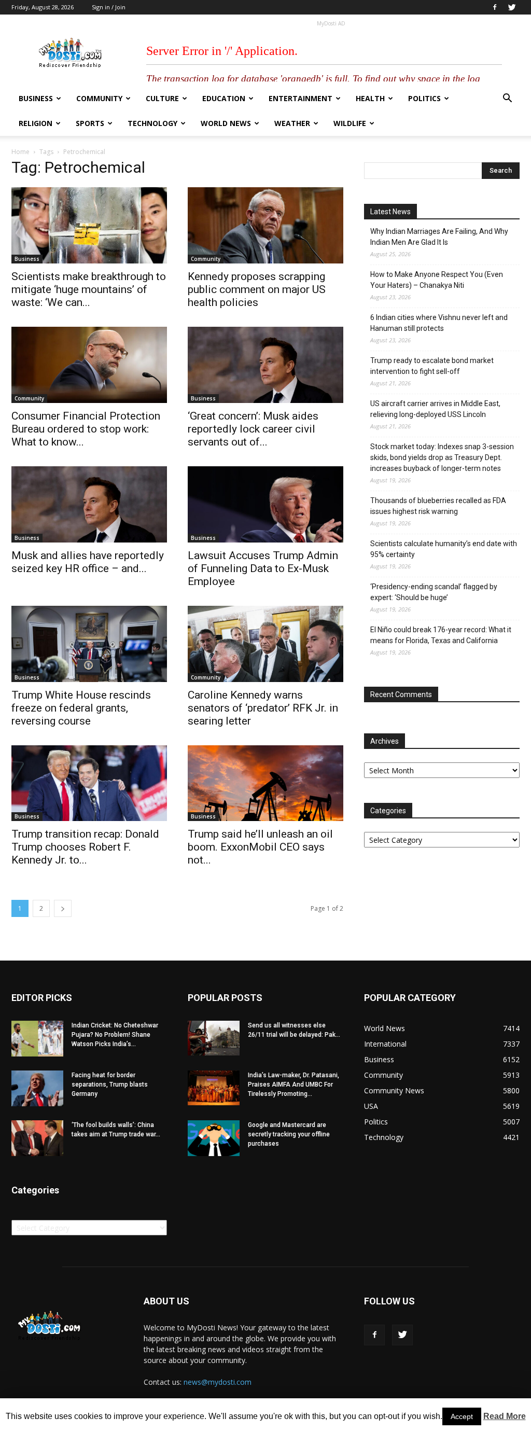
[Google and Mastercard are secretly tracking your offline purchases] (214, 1138)
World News (226, 123)
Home (20, 151)
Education (223, 98)
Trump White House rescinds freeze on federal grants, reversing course (81, 708)
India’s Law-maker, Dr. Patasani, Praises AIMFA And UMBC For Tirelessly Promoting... (293, 1084)
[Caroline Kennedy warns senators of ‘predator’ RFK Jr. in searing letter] (265, 644)
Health (370, 98)
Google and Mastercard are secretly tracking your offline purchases (289, 1134)
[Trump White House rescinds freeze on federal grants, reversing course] (89, 644)
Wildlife (349, 123)
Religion (35, 123)
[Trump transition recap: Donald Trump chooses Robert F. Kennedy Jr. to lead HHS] (89, 783)
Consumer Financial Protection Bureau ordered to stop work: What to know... (85, 429)
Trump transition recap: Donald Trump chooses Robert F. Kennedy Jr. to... (85, 847)
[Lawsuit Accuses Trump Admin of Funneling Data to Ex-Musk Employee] (265, 504)
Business (36, 98)
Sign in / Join (108, 7)
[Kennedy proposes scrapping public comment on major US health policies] (265, 225)
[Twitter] (512, 7)
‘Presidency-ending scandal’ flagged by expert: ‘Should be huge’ (433, 592)
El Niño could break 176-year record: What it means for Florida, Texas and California (440, 635)
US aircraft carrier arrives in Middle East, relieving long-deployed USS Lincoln (435, 409)
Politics (424, 98)
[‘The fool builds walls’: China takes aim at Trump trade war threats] (37, 1138)
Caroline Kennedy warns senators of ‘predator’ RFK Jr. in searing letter (263, 708)
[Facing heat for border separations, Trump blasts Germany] (37, 1088)
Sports (90, 123)
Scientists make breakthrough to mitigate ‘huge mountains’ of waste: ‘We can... (88, 289)
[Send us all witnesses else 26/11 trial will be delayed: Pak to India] (214, 1038)
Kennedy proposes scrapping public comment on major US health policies (257, 289)
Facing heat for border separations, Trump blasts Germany (110, 1084)
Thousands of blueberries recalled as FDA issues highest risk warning (438, 506)
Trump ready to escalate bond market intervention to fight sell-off (432, 366)
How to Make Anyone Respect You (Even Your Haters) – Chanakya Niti (436, 279)
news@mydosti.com (217, 1382)
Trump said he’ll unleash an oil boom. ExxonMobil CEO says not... (260, 847)
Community (99, 98)
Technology (152, 123)
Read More (504, 1416)
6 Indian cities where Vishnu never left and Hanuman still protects (439, 322)
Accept (462, 1416)
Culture (162, 98)
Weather (292, 123)
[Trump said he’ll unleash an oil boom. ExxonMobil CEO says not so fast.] (265, 783)
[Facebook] (494, 7)
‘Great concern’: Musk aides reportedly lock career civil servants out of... (253, 429)
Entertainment (300, 98)
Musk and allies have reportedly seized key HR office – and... (87, 562)
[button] (507, 99)
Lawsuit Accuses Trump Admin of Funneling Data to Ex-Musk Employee (263, 568)
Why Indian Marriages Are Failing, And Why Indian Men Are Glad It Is (439, 236)
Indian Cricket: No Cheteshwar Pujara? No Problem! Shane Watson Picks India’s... (115, 1035)
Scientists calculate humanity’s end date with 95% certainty (443, 549)
